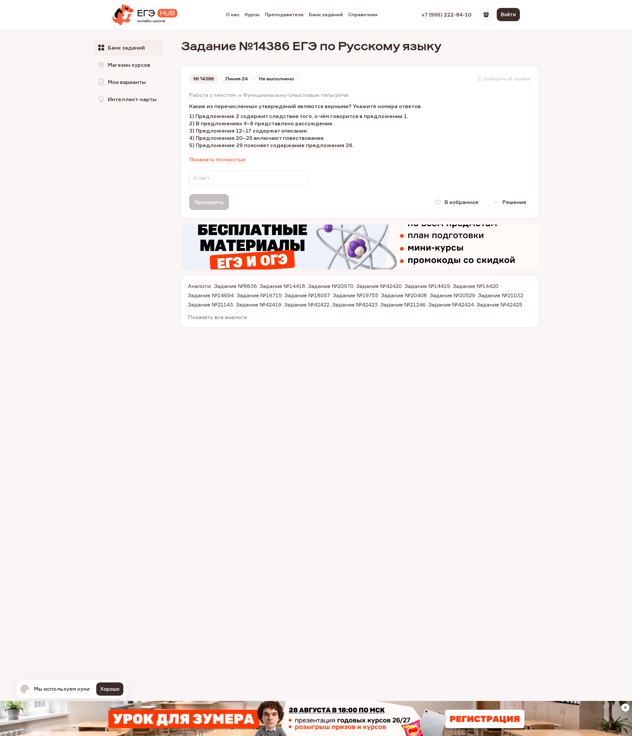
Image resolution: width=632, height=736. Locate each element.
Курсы (252, 14)
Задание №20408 (404, 295)
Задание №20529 (452, 295)
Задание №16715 (259, 295)
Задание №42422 (306, 304)
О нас (232, 14)
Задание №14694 (211, 295)
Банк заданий (326, 14)
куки (83, 688)
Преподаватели (284, 14)
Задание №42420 (379, 286)
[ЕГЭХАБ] (144, 14)
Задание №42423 (355, 304)
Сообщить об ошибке (507, 78)
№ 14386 (203, 78)
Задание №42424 (451, 304)
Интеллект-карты (132, 99)
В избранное (461, 202)
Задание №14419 (427, 286)
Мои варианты (127, 82)
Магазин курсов (129, 64)
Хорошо (109, 689)
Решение (514, 202)
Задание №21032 (500, 295)
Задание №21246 (403, 304)
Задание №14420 (475, 286)
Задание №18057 (307, 295)
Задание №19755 (355, 295)
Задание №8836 (235, 286)
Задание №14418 (282, 286)
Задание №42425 (499, 304)
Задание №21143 (210, 304)
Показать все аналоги (217, 317)
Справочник (363, 14)
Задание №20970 (331, 286)
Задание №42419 (258, 304)
